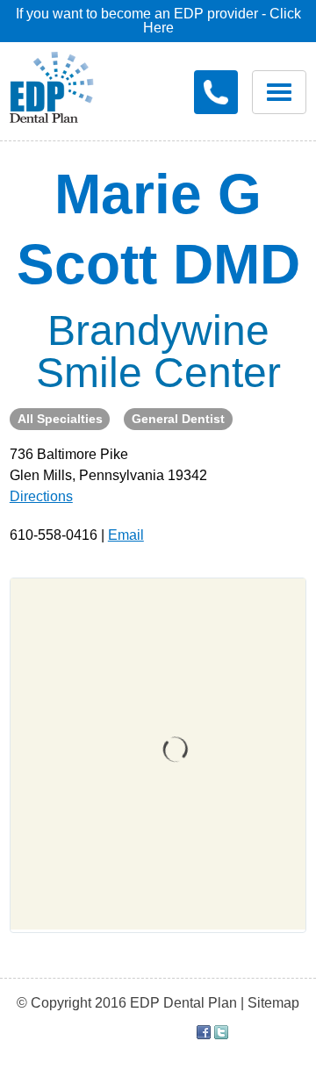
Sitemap (273, 1002)
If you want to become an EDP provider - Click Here (158, 20)
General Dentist (178, 419)
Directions (41, 496)
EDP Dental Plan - (52, 84)
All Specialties (60, 419)
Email (126, 535)
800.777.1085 (216, 92)
